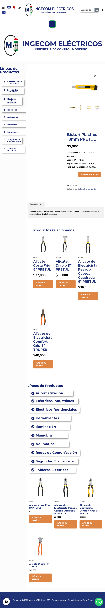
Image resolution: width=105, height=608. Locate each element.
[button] (52, 24)
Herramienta (90, 189)
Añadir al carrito (90, 174)
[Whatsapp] (3, 7)
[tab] (36, 204)
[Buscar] (96, 10)
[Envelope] (9, 7)
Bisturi (80, 189)
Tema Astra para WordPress (80, 600)
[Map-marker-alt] (14, 7)
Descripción (36, 204)
